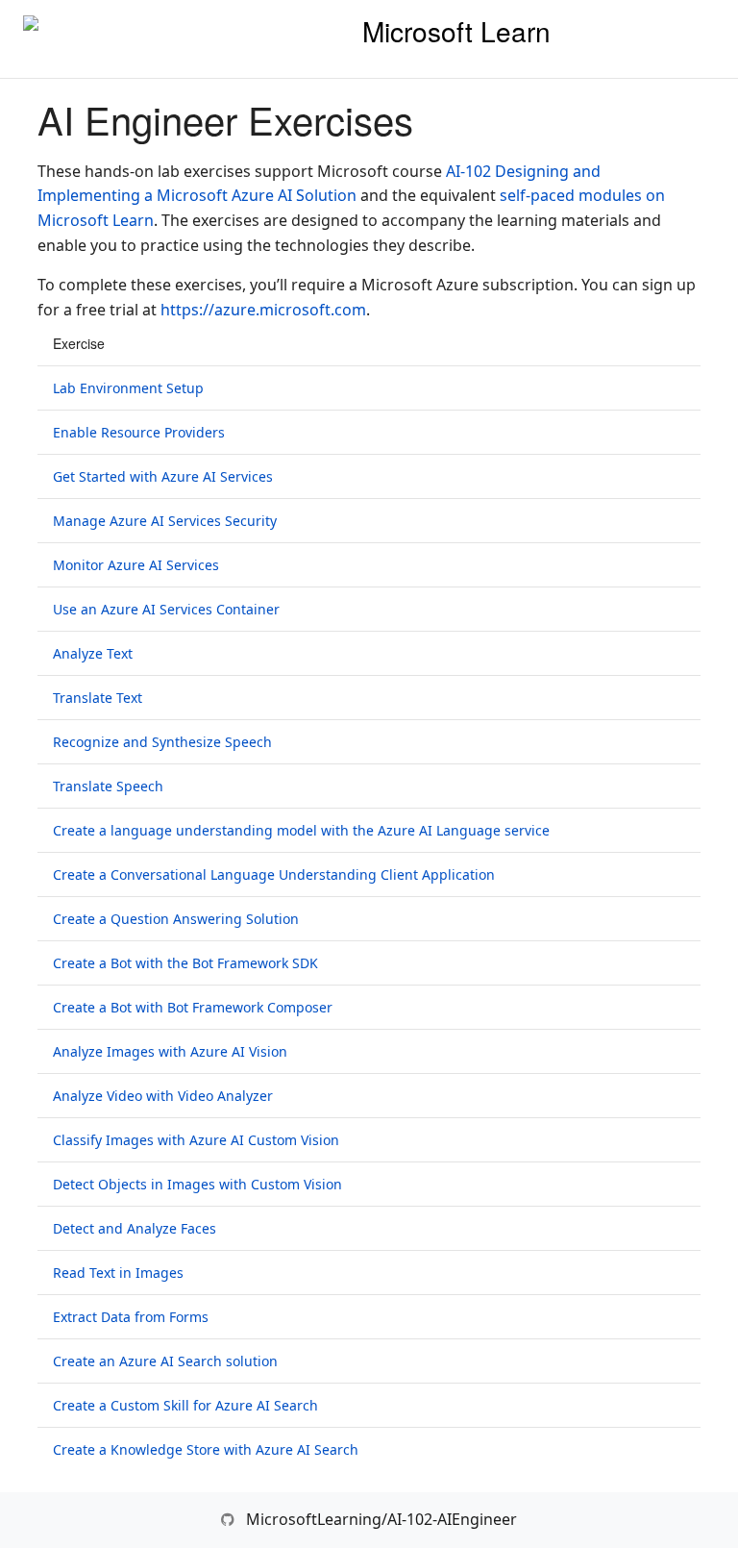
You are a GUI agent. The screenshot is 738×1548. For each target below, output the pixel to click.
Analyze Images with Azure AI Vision (170, 1051)
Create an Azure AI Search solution (165, 1361)
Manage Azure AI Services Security (165, 521)
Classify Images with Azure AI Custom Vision (196, 1140)
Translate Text (97, 697)
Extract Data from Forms (131, 1317)
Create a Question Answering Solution (176, 919)
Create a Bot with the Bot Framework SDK (185, 963)
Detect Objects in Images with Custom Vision (197, 1184)
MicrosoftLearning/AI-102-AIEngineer (381, 1519)
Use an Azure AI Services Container (166, 609)
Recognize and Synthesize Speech (162, 742)
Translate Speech (108, 786)
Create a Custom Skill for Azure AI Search (185, 1405)
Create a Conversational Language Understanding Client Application (274, 874)
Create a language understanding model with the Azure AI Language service (301, 830)
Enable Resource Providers (139, 432)
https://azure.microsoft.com (263, 309)
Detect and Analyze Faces (134, 1228)
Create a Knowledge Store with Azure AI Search (205, 1449)
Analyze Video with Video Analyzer (163, 1095)
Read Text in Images (118, 1272)
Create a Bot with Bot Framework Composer (192, 1007)
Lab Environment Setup (128, 388)
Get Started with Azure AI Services (163, 476)
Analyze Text (93, 653)
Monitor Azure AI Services (136, 565)
